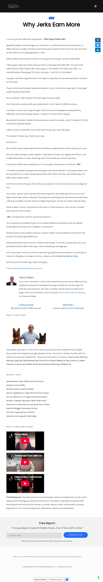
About (64, 557)
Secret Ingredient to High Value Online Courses (27, 393)
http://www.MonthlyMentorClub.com (24, 268)
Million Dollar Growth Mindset (20, 389)
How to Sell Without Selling (71, 292)
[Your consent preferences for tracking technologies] (98, 577)
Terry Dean (26, 277)
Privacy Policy (56, 557)
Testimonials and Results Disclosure (37, 557)
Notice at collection (41, 579)
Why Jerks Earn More (51, 24)
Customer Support (74, 557)
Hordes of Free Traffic (15, 385)
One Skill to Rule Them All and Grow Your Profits (27, 404)
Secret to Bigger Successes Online (21, 408)
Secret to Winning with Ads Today (21, 416)
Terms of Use (18, 557)
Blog (51, 18)
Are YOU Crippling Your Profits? (20, 412)
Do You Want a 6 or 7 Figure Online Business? (26, 397)
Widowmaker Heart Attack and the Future (24, 381)
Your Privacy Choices (55, 579)
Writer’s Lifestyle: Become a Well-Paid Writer (26, 401)
